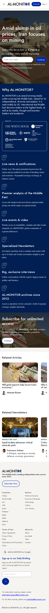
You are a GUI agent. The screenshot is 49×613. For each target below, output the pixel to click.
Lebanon (5, 521)
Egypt (4, 515)
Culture (27, 505)
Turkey (4, 496)
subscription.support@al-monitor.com (15, 595)
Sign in (44, 4)
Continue (8, 340)
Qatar (4, 518)
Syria (4, 524)
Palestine (5, 511)
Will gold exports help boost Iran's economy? (19, 386)
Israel (4, 508)
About (27, 533)
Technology (29, 502)
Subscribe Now (10, 483)
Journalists (28, 536)
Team (27, 539)
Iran (3, 502)
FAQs (4, 539)
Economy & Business (32, 499)
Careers (28, 542)
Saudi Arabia (6, 499)
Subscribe (36, 4)
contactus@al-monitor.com (35, 599)
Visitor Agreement (8, 533)
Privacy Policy (7, 536)
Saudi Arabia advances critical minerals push (17, 444)
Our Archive (29, 508)
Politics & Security (31, 496)
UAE (3, 505)
